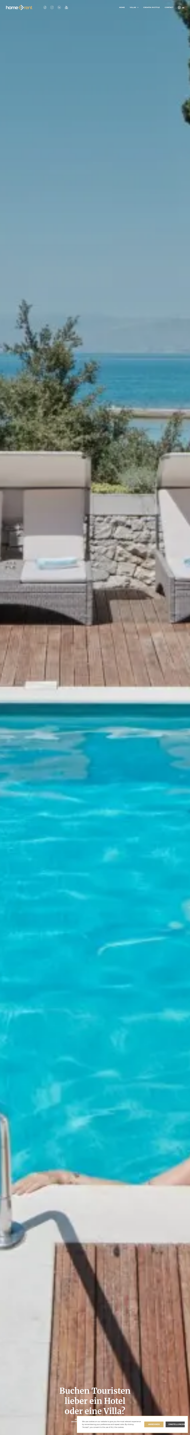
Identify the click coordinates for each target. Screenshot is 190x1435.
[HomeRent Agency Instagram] (52, 7)
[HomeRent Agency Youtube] (66, 7)
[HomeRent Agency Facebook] (44, 7)
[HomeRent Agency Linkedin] (59, 7)
